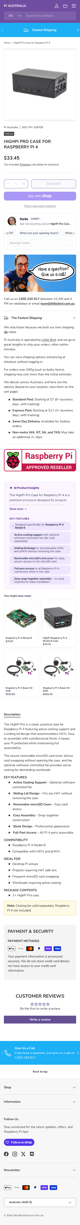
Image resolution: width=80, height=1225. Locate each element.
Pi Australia (11, 127)
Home (7, 43)
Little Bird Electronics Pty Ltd (27, 1215)
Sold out (54, 184)
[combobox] (40, 15)
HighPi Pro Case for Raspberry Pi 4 (32, 43)
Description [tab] (12, 714)
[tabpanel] (40, 820)
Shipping (25, 164)
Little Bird (49, 340)
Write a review (40, 1019)
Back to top (40, 1071)
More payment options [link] (40, 206)
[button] (65, 6)
